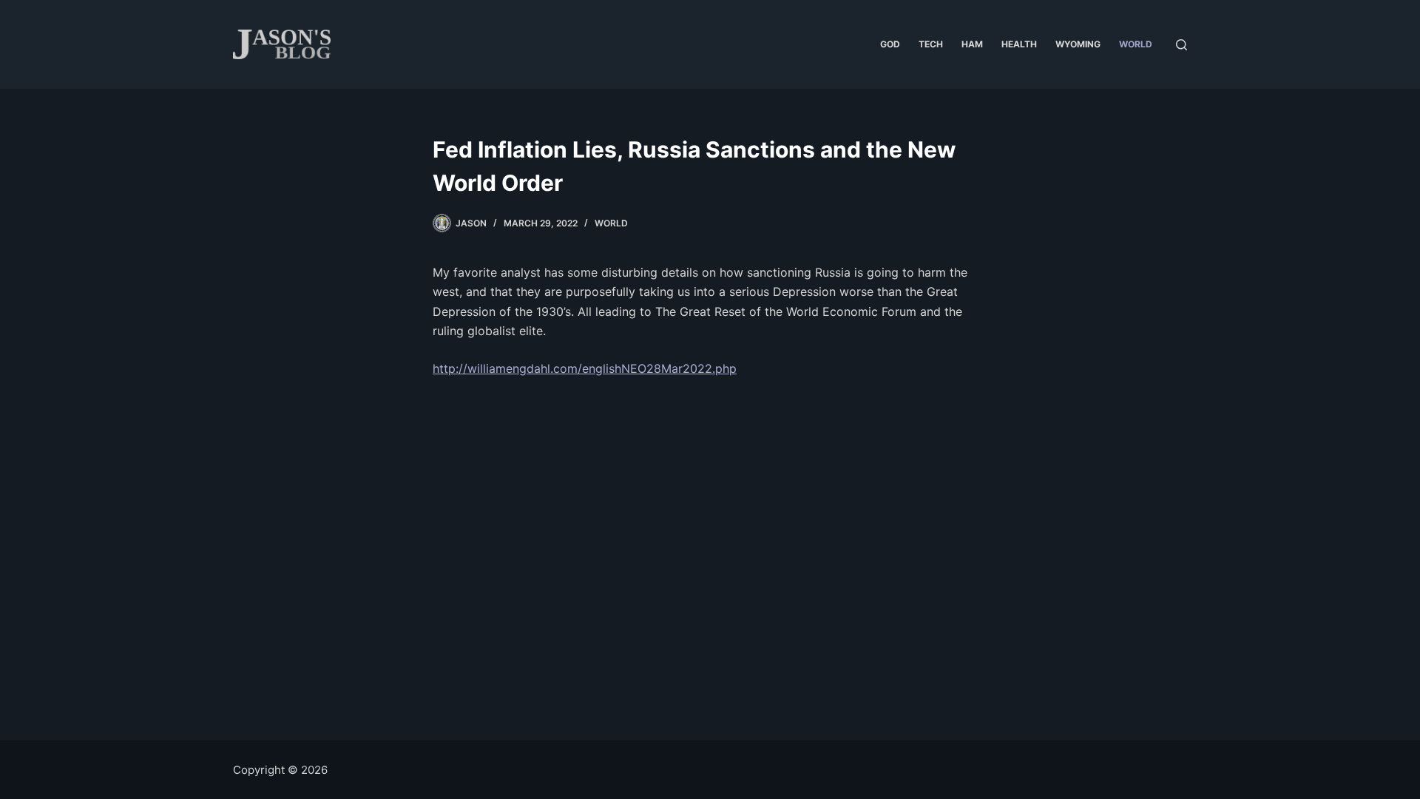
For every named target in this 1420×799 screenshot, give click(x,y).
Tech (931, 44)
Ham (972, 44)
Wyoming (1077, 44)
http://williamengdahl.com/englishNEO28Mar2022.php (585, 368)
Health (1019, 44)
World (1135, 44)
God (890, 44)
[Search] (1181, 44)
